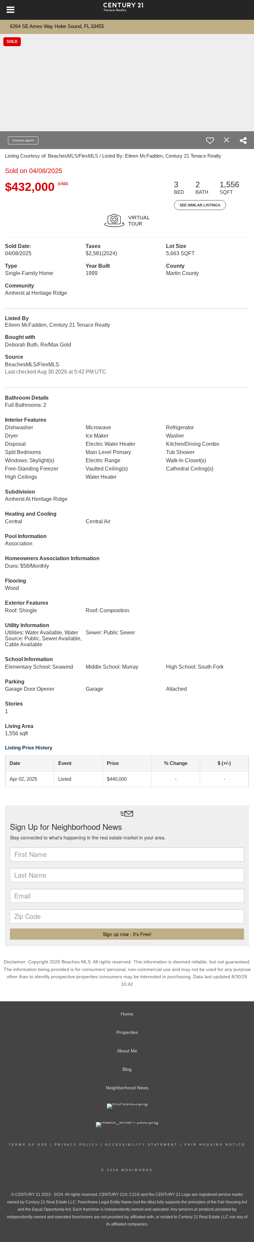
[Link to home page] (127, 10)
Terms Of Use (28, 1144)
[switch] (210, 140)
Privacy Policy (77, 1144)
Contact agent (23, 140)
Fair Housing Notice (215, 1144)
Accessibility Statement (141, 1144)
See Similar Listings (200, 205)
